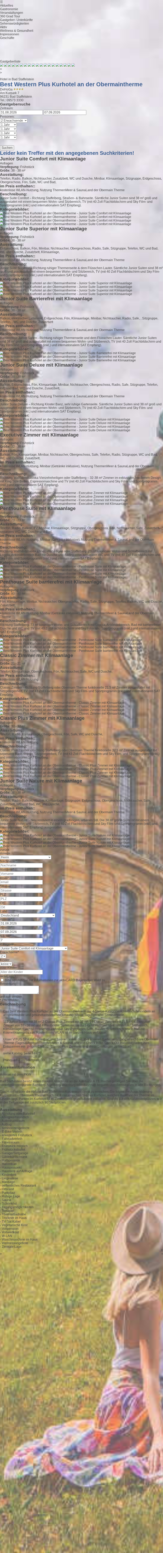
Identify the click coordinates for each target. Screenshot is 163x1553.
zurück (4, 849)
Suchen (7, 147)
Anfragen (6, 163)
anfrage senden (11, 996)
